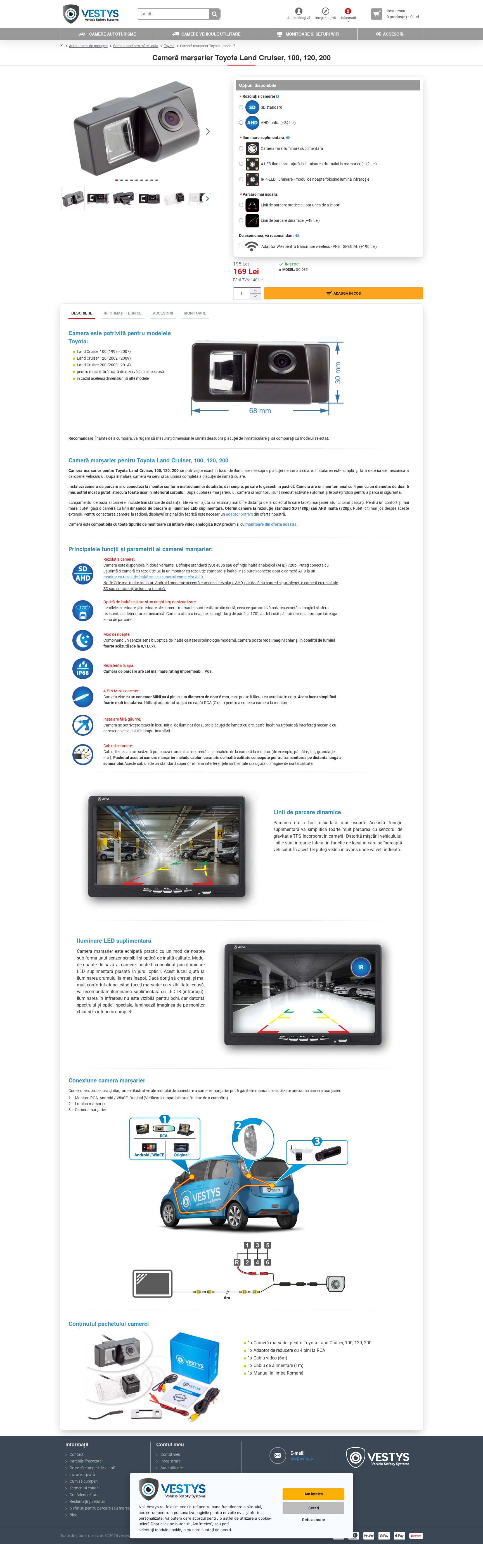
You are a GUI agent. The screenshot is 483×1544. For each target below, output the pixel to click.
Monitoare (195, 313)
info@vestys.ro (301, 1459)
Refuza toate (313, 1519)
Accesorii (163, 313)
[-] (255, 296)
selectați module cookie (160, 1529)
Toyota (169, 46)
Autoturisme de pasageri (88, 46)
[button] (65, 131)
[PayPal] (368, 1536)
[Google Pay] (384, 1536)
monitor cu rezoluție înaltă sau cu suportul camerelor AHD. (153, 577)
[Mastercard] (353, 1536)
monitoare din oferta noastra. (271, 524)
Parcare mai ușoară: (260, 194)
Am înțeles (313, 1494)
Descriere (82, 313)
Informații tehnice (123, 313)
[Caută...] (214, 14)
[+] (255, 291)
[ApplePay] (399, 1536)
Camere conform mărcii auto (135, 46)
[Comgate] (416, 1536)
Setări (313, 1508)
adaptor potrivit (239, 514)
